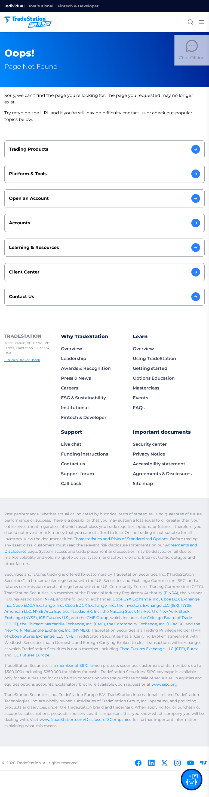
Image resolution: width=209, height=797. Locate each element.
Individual (14, 6)
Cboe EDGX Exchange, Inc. (90, 605)
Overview (71, 348)
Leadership (73, 358)
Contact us (73, 463)
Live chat (71, 444)
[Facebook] (138, 763)
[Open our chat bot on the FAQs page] (191, 779)
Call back (71, 483)
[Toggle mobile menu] (201, 22)
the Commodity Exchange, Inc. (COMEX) (145, 623)
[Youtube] (190, 763)
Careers (69, 388)
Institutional (41, 6)
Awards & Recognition (86, 368)
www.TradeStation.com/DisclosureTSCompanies (85, 719)
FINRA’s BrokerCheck (22, 360)
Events (140, 397)
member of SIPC (72, 665)
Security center (150, 444)
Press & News (76, 378)
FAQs (139, 407)
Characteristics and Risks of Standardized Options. (121, 538)
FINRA (171, 592)
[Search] (190, 22)
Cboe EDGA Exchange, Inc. (38, 605)
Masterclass (146, 388)
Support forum (77, 473)
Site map (143, 483)
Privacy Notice (149, 454)
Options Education (154, 378)
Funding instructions (84, 454)
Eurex (192, 648)
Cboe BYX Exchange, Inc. (136, 599)
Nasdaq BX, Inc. (85, 611)
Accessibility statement (159, 463)
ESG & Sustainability (83, 397)
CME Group (97, 617)
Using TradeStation (154, 358)
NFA (49, 599)
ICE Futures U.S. (54, 617)
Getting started (150, 368)
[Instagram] (177, 763)
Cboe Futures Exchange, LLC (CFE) (42, 636)
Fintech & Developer (78, 6)
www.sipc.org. (165, 684)
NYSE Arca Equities (51, 611)
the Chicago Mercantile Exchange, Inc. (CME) (62, 623)
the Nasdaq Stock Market (126, 611)
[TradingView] (203, 763)
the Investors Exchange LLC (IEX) (148, 605)
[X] (164, 763)
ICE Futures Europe (31, 655)
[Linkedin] (151, 763)
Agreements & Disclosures (162, 473)
